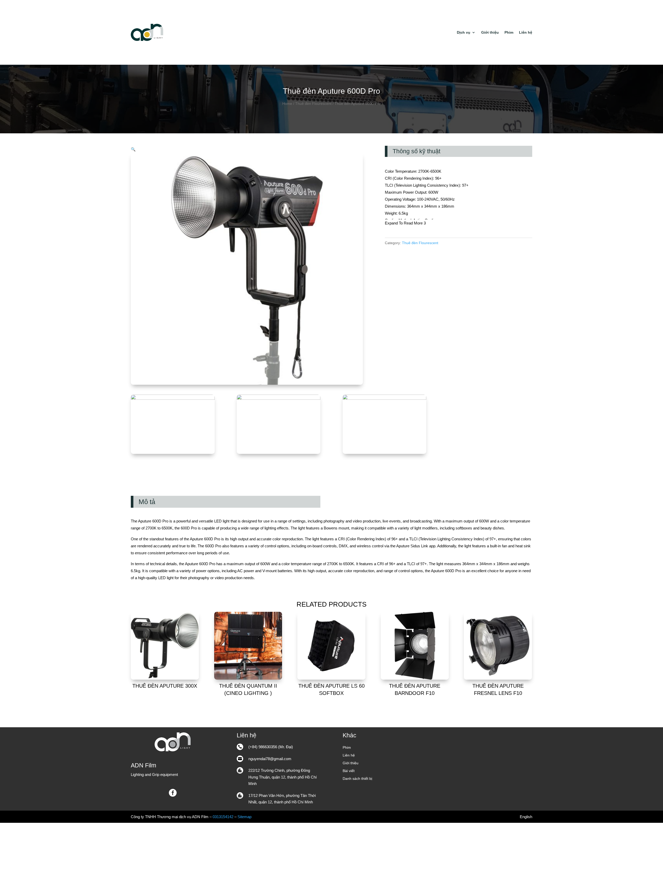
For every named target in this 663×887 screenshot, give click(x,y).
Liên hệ (525, 32)
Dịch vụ (463, 32)
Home (287, 104)
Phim (509, 32)
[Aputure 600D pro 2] (173, 398)
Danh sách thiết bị (357, 779)
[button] (133, 149)
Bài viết (349, 771)
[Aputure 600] (385, 398)
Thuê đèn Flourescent (313, 104)
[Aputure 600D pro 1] (279, 398)
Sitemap (244, 817)
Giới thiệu (490, 32)
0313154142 (223, 817)
